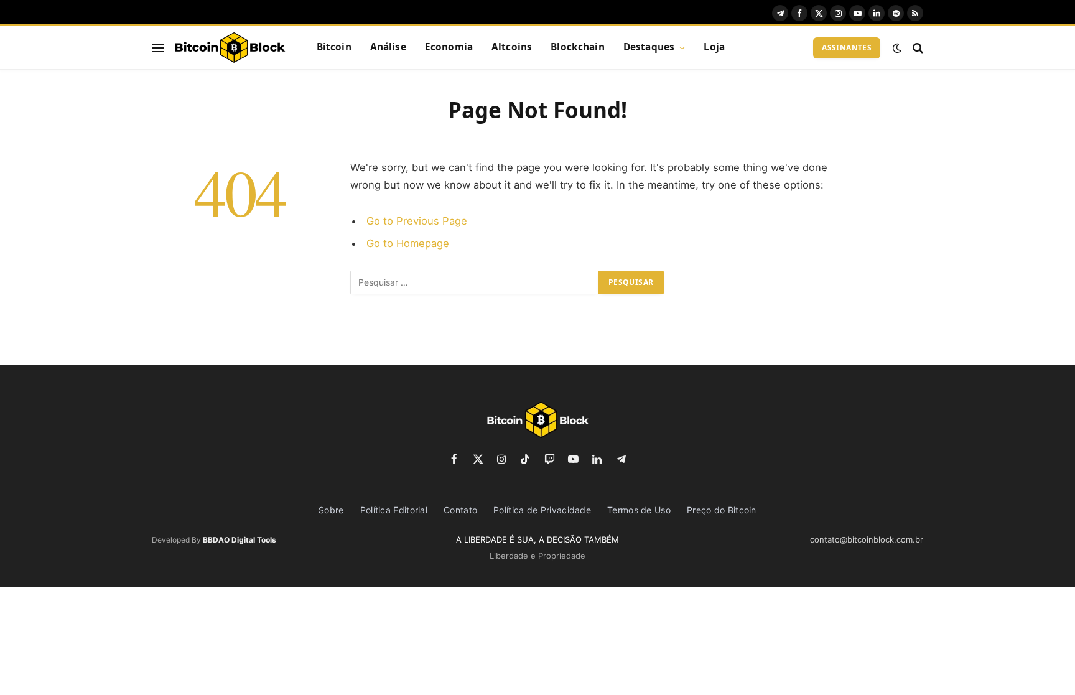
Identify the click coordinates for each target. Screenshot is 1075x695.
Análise (388, 47)
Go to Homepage (407, 243)
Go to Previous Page (416, 221)
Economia (449, 47)
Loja (714, 47)
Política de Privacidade (542, 510)
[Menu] (158, 48)
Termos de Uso (639, 510)
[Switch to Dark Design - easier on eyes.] (897, 48)
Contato (460, 510)
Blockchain (578, 47)
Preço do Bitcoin (721, 510)
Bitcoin (334, 47)
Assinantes (847, 47)
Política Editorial (393, 510)
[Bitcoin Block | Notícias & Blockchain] (230, 48)
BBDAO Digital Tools (239, 539)
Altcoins (511, 47)
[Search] (916, 48)
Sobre (331, 510)
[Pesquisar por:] (474, 282)
